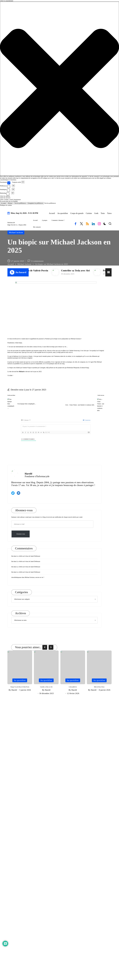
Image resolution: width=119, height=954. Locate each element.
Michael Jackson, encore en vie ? (34, 577)
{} (46, 432)
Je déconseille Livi (73, 686)
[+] (49, 432)
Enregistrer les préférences (35, 203)
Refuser (10, 203)
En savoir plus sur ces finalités (9, 201)
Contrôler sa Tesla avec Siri (59, 270)
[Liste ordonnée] (33, 432)
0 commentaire (37, 261)
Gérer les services (5, 198)
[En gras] (23, 432)
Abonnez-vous (20, 534)
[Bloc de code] (41, 432)
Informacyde (11, 222)
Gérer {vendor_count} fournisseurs (10, 199)
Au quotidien (20, 680)
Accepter (3, 203)
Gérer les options (5, 196)
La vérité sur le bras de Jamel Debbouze (28, 556)
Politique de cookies (6, 205)
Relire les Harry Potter (99, 686)
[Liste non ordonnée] (36, 432)
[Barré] (30, 432)
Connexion (87, 420)
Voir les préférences (20, 203)
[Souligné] (28, 432)
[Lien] (43, 432)
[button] (59, 89)
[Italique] (25, 432)
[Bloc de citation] (38, 432)
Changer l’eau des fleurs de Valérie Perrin (19, 686)
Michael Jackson (16, 232)
